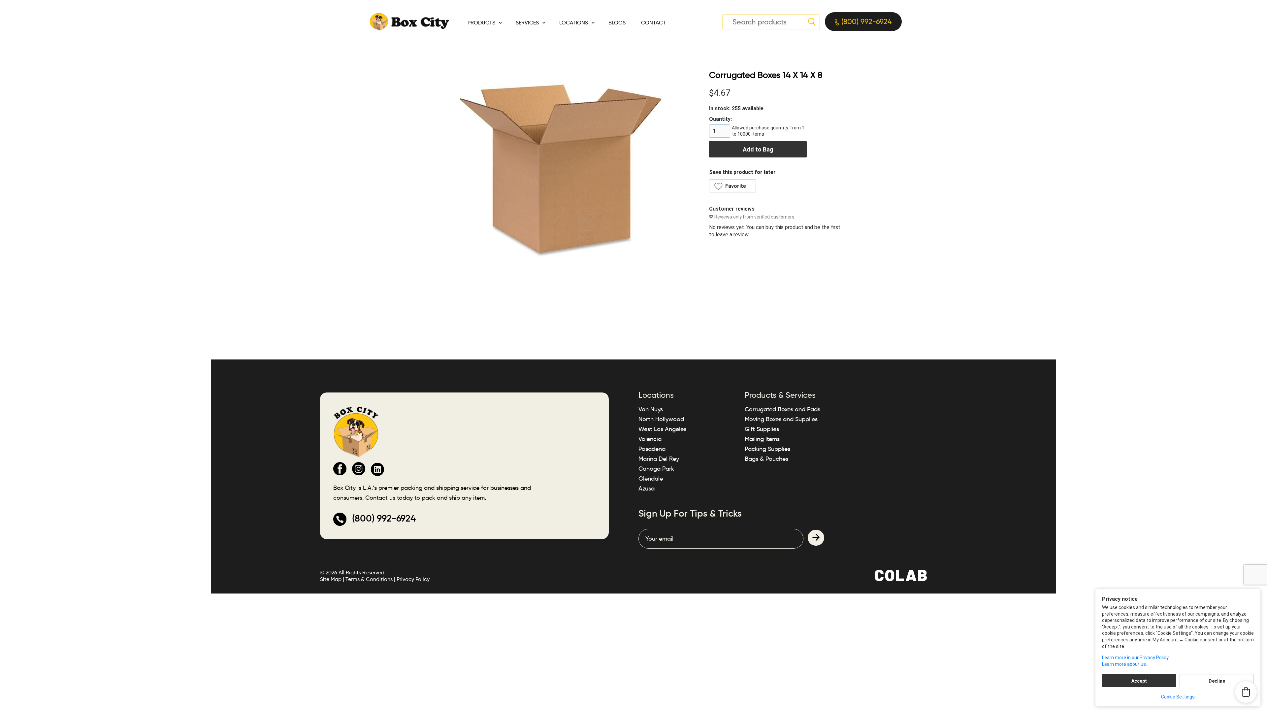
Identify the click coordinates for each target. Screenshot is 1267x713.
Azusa (646, 488)
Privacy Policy (413, 579)
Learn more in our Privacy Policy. (1135, 657)
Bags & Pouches (766, 458)
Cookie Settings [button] (1178, 696)
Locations (573, 22)
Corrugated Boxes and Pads (782, 409)
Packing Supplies (767, 449)
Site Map (330, 579)
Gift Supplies (762, 429)
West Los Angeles (662, 429)
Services (527, 22)
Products (481, 22)
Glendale (650, 478)
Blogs (617, 22)
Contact (653, 22)
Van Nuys (650, 409)
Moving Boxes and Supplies (781, 419)
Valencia (650, 439)
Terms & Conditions (369, 579)
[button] (732, 185)
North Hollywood (661, 419)
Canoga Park (656, 468)
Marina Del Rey (658, 458)
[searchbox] (771, 22)
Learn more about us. (1124, 664)
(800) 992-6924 (865, 21)
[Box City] (409, 21)
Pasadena (652, 449)
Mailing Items (762, 439)
